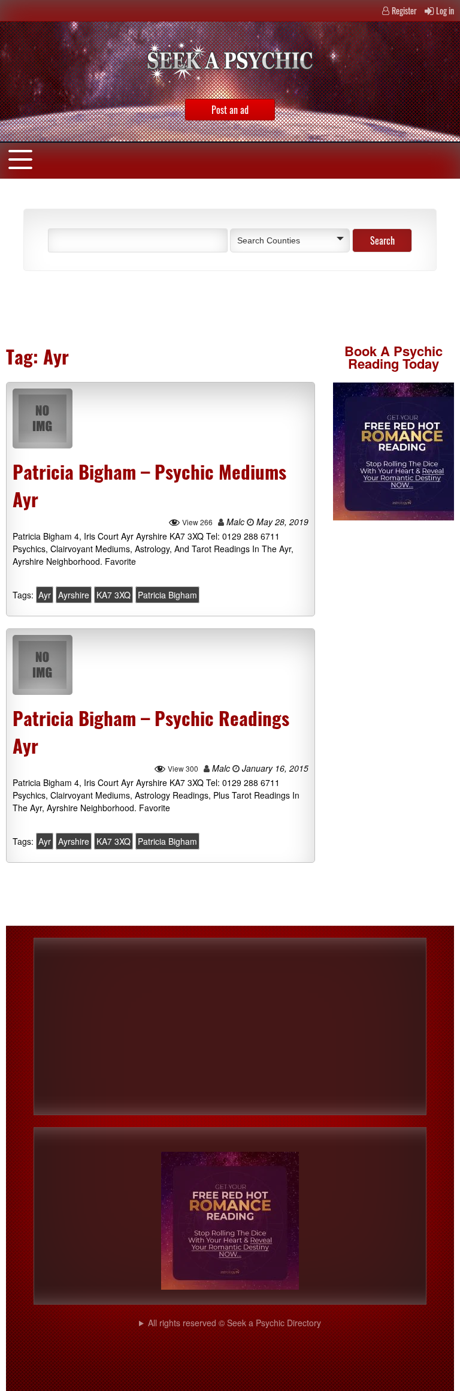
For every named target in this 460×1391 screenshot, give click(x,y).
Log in (445, 10)
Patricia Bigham (167, 595)
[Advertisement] (152, 307)
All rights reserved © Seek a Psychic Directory (234, 1323)
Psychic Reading (395, 357)
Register (404, 10)
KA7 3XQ (113, 595)
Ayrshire (73, 595)
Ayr (44, 595)
